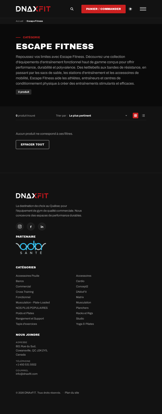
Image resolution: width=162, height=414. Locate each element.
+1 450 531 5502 (26, 364)
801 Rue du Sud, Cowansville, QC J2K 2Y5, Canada (32, 350)
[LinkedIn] (42, 226)
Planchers (82, 307)
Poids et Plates (25, 313)
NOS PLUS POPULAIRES (32, 307)
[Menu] (143, 9)
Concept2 (82, 286)
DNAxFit (81, 291)
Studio (80, 318)
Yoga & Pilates (85, 323)
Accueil (19, 21)
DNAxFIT (30, 392)
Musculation (83, 302)
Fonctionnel (23, 297)
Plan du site (72, 392)
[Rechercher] (72, 9)
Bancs (20, 281)
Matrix (80, 297)
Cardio (80, 281)
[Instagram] (20, 226)
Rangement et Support (30, 318)
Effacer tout (32, 144)
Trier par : (62, 115)
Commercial (23, 286)
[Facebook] (31, 226)
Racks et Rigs (84, 313)
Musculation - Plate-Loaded (33, 302)
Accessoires (83, 275)
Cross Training (25, 291)
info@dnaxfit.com (27, 373)
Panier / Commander (103, 9)
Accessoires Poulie (27, 275)
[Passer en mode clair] (130, 9)
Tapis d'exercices (26, 323)
